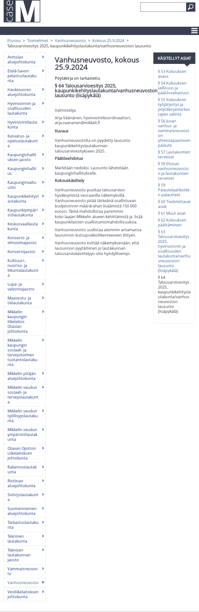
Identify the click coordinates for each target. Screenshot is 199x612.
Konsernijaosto (21, 251)
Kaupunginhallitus (22, 171)
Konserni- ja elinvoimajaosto (22, 240)
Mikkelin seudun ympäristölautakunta (22, 434)
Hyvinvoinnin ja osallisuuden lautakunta (21, 108)
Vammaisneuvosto (23, 571)
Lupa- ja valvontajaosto (21, 286)
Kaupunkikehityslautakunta (23, 199)
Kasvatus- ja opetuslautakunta (23, 140)
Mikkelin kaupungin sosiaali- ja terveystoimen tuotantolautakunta (22, 352)
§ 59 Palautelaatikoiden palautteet (174, 190)
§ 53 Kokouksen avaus (172, 74)
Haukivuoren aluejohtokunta (21, 92)
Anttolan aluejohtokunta (21, 59)
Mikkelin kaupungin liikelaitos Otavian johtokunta (18, 321)
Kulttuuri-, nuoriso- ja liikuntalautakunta (23, 268)
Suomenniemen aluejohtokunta (22, 511)
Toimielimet (37, 40)
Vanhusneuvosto (70, 40)
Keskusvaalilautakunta (23, 226)
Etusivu (14, 40)
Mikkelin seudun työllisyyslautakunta (23, 415)
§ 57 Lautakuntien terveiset (174, 154)
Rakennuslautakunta (22, 469)
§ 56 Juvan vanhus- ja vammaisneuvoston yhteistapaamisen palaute (174, 133)
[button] (190, 7)
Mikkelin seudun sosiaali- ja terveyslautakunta (23, 395)
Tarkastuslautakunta (23, 525)
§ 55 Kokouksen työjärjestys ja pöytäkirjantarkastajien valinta (174, 107)
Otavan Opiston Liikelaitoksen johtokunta (22, 453)
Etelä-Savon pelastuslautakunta (22, 75)
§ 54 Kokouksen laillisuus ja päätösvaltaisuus (173, 88)
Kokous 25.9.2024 (108, 40)
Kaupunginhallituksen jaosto (22, 157)
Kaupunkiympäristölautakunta (23, 212)
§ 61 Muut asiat (172, 213)
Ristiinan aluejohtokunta (21, 483)
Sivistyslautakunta (23, 497)
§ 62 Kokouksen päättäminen (172, 222)
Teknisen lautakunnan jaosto (19, 554)
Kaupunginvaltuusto (22, 185)
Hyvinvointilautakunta (22, 124)
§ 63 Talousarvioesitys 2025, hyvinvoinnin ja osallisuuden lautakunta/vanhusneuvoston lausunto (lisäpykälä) (174, 251)
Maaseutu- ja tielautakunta (20, 300)
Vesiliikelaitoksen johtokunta (23, 594)
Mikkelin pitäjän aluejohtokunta (22, 376)
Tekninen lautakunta (17, 539)
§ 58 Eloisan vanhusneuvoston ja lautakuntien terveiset (173, 171)
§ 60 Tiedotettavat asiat (174, 204)
